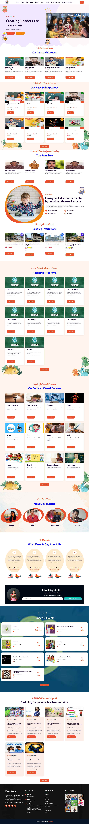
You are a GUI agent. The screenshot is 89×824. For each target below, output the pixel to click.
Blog (46, 796)
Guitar (49, 435)
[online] (34, 96)
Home (17, 2)
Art (28, 435)
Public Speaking (12, 405)
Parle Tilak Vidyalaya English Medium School (33, 245)
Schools (47, 2)
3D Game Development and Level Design (14, 104)
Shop (27, 2)
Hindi (49, 289)
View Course (10, 77)
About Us (47, 798)
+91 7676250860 (30, 796)
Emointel (11, 791)
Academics (47, 794)
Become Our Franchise (67, 2)
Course (22, 2)
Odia (28, 289)
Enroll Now (10, 33)
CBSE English (71, 319)
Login (46, 812)
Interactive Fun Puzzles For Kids (64, 657)
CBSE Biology (31, 319)
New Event (15, 627)
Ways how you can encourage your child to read (14, 759)
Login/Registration (55, 2)
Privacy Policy (47, 807)
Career (42, 2)
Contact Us (47, 799)
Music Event (15, 642)
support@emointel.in (31, 801)
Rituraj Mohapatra (30, 171)
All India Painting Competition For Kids (65, 627)
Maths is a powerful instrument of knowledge (54, 724)
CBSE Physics (11, 319)
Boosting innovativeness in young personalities (34, 759)
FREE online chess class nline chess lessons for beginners (22, 672)
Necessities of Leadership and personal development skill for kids (74, 724)
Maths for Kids (50, 104)
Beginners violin (70, 104)
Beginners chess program (72, 68)
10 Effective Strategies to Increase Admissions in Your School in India (14, 724)
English (29, 465)
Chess (9, 435)
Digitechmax (50, 821)
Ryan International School (52, 244)
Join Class (10, 113)
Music (9, 465)
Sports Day (59, 642)
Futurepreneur (32, 405)
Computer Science (53, 465)
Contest (37, 2)
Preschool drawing (30, 68)
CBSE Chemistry (72, 289)
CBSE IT (49, 319)
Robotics (50, 405)
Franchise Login (48, 810)
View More (44, 147)
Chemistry (29, 104)
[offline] (14, 96)
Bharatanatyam (49, 68)
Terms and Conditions (49, 803)
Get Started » (73, 598)
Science (29, 349)
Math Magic (71, 465)
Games (31, 2)
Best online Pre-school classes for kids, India (34, 724)
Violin (69, 435)
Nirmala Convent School (11, 244)
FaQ (46, 808)
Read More (20, 33)
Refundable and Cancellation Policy (51, 805)
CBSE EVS (10, 289)
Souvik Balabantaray (10, 171)
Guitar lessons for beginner (12, 68)
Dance (69, 405)
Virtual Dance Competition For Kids (21, 657)
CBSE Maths (11, 349)
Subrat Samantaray (50, 171)
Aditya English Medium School (74, 244)
